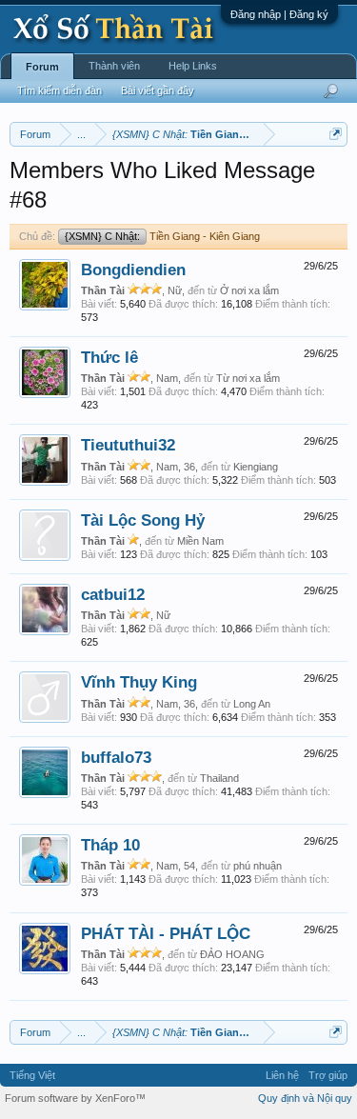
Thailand (219, 778)
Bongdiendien (133, 269)
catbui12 (113, 594)
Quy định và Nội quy (305, 1098)
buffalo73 (116, 757)
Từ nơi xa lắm (248, 378)
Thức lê (109, 357)
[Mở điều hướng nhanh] (335, 134)
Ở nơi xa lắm (249, 290)
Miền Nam (200, 541)
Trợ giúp (327, 1075)
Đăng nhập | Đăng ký (279, 14)
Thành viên (114, 65)
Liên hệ (282, 1075)
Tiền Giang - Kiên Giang (162, 236)
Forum (42, 66)
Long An (251, 703)
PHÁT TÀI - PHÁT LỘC (165, 933)
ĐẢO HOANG (232, 954)
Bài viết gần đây (157, 90)
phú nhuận (257, 865)
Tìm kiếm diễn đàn (59, 90)
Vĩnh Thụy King (139, 681)
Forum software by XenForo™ (75, 1098)
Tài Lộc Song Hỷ (143, 520)
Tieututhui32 (128, 444)
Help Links (193, 65)
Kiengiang (255, 466)
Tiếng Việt (32, 1075)
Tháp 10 (110, 844)
